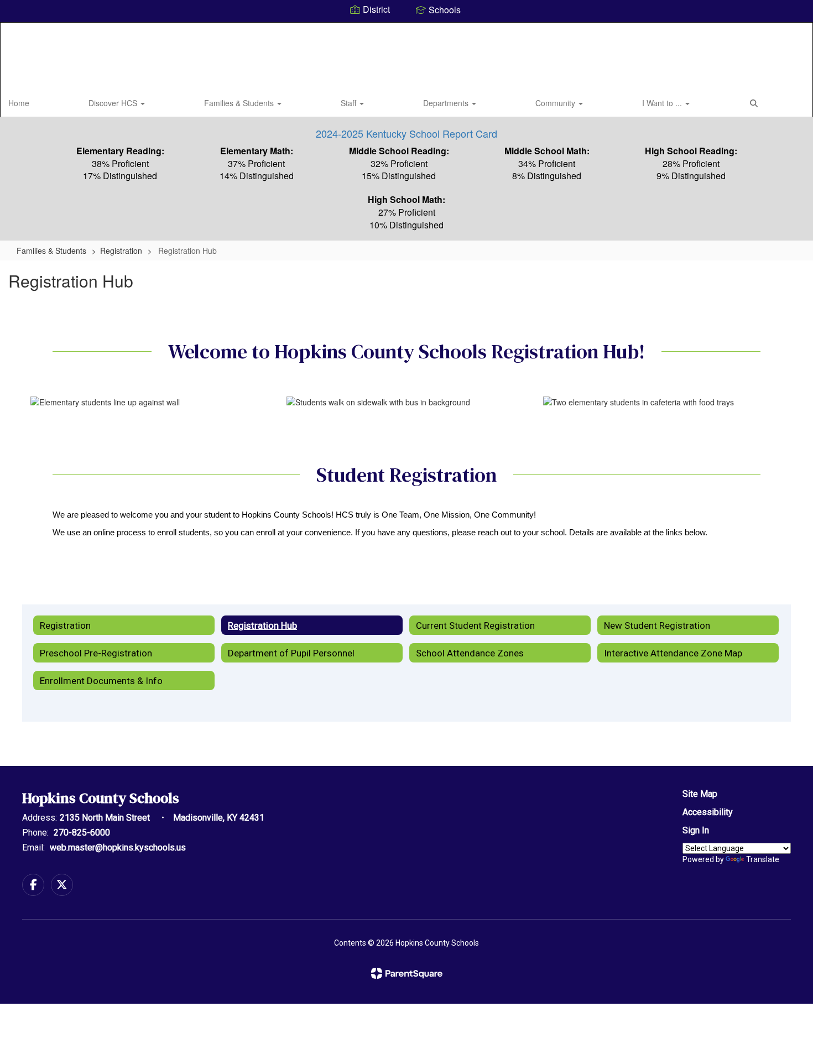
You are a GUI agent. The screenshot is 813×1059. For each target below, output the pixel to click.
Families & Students (240, 102)
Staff (349, 102)
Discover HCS (113, 102)
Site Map (699, 794)
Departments (447, 102)
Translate (762, 859)
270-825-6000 (82, 832)
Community (556, 102)
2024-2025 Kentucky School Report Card (406, 133)
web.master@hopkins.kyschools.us (118, 847)
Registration (121, 250)
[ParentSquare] (406, 973)
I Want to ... (663, 102)
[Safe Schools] (406, 826)
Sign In (695, 830)
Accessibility (707, 812)
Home (18, 102)
